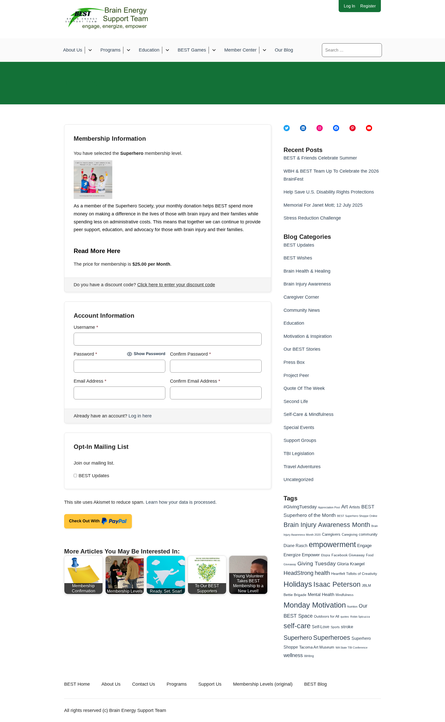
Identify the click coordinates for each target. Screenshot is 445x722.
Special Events (299, 427)
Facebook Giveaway (348, 555)
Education (149, 50)
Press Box (294, 362)
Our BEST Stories (302, 349)
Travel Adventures (302, 466)
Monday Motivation (315, 605)
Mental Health (321, 594)
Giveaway (290, 564)
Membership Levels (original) (263, 684)
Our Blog (284, 50)
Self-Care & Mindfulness (308, 414)
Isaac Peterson (337, 584)
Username (86, 327)
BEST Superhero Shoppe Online (357, 515)
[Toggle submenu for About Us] (90, 50)
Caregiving (349, 534)
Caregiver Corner (301, 297)
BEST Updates (94, 475)
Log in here (140, 415)
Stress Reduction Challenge (312, 218)
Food (369, 555)
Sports (335, 627)
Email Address (90, 381)
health (322, 573)
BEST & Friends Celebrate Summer (320, 158)
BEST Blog (315, 684)
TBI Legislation (299, 453)
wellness (293, 655)
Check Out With (90, 522)
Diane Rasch (295, 545)
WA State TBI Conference (351, 647)
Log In (349, 6)
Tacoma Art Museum (316, 647)
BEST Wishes (298, 258)
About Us (72, 50)
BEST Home (77, 684)
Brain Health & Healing (307, 271)
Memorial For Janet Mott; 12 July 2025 (323, 205)
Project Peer (296, 375)
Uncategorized (298, 479)
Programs (110, 50)
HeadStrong (298, 573)
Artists (354, 507)
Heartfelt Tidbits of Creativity (354, 574)
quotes (344, 616)
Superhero (298, 637)
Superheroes (331, 637)
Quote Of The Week (304, 388)
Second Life (296, 401)
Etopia (325, 555)
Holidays (298, 584)
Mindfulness (345, 595)
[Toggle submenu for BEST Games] (214, 50)
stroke (347, 626)
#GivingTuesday (300, 506)
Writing (309, 656)
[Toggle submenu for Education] (167, 50)
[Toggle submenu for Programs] (128, 50)
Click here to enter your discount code (176, 284)
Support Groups (300, 440)
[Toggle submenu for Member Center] (264, 50)
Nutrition (352, 606)
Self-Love (320, 626)
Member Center (240, 50)
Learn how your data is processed (180, 502)
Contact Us (143, 684)
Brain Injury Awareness (307, 284)
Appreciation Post (329, 507)
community (368, 534)
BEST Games (192, 50)
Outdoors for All (326, 616)
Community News (302, 310)
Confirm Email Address (195, 381)
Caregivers (331, 534)
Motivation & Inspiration (308, 336)
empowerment (332, 544)
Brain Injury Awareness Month (327, 524)
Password (85, 354)
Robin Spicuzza (360, 616)
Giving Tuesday (316, 563)
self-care (297, 626)
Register (368, 6)
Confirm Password (190, 354)
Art (344, 506)
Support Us (209, 684)
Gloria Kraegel (351, 563)
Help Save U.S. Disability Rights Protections (329, 192)
